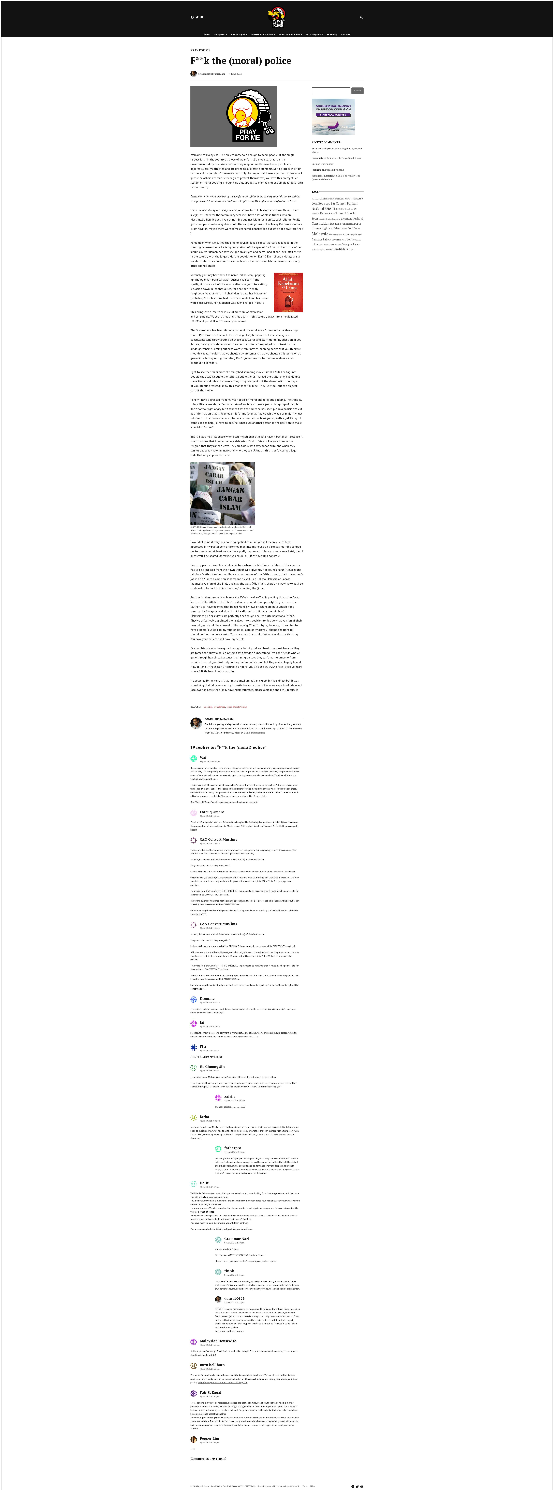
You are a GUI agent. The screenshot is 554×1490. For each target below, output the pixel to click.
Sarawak (338, 244)
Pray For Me (200, 50)
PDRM (335, 239)
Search (357, 90)
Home (206, 34)
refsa (315, 244)
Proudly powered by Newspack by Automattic (279, 1486)
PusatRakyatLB (313, 34)
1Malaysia (327, 198)
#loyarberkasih (317, 199)
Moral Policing (240, 706)
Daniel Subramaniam (213, 73)
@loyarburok (338, 198)
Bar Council (338, 203)
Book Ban (208, 706)
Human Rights (238, 34)
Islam (229, 706)
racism (358, 240)
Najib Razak (356, 234)
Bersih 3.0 (349, 209)
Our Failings (327, 163)
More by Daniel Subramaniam (250, 732)
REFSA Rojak (323, 244)
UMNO (329, 249)
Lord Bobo (354, 228)
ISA (332, 228)
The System (219, 34)
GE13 (358, 223)
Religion (332, 244)
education (322, 219)
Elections (346, 218)
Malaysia (320, 234)
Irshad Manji (219, 706)
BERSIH (329, 208)
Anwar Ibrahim (351, 198)
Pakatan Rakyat (321, 239)
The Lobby (332, 34)
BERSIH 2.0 (340, 209)
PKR (339, 240)
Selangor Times (351, 244)
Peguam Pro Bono (334, 169)
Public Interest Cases (289, 34)
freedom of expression (342, 223)
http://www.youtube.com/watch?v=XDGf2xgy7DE (222, 1382)
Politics (351, 239)
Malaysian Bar (335, 234)
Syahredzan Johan (319, 250)
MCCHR (346, 234)
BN (355, 208)
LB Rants (345, 34)
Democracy (327, 213)
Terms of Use (309, 1486)
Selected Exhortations (262, 34)
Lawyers (344, 228)
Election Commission (333, 219)
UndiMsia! (341, 249)
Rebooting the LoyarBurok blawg (344, 158)
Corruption (315, 214)
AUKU (328, 204)
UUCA (352, 250)
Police (344, 240)
